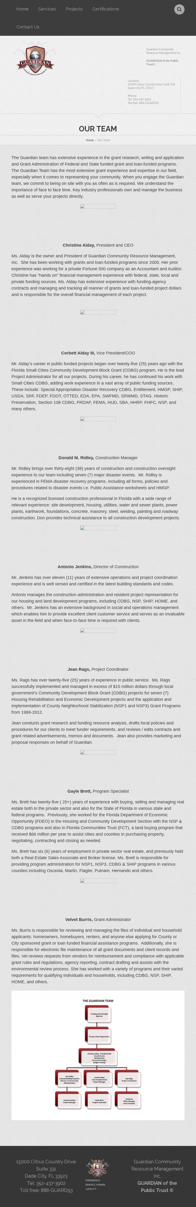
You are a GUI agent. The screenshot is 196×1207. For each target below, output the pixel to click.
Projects (74, 8)
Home (22, 8)
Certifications (106, 8)
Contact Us (27, 26)
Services (47, 8)
